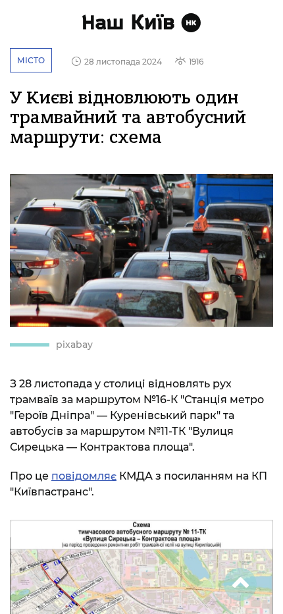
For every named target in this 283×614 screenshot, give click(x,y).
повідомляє (83, 476)
